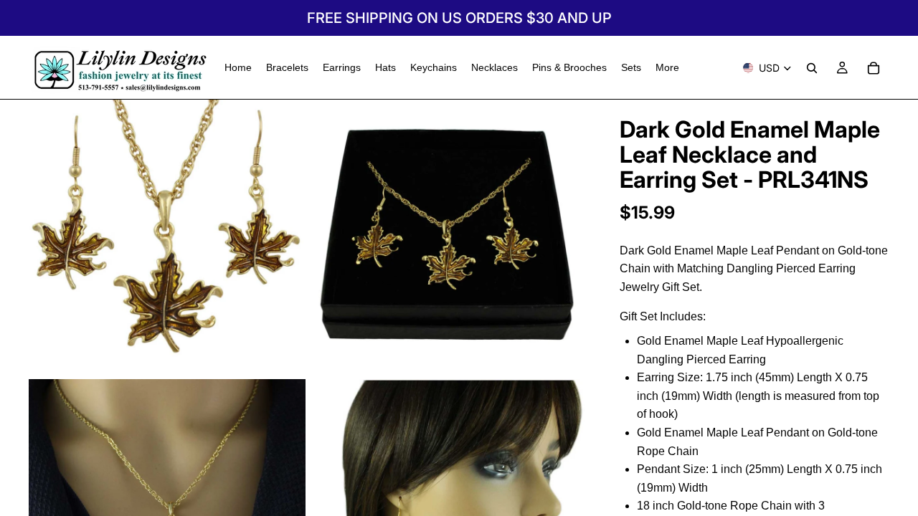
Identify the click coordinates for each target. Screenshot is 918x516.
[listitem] (667, 67)
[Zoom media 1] (167, 238)
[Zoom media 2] (446, 238)
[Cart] (873, 68)
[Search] (812, 68)
